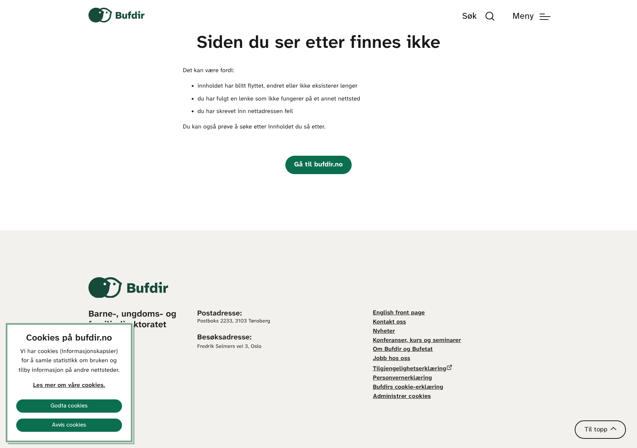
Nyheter (384, 331)
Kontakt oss (389, 322)
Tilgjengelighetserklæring (409, 369)
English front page (399, 313)
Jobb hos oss (391, 359)
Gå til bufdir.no (318, 164)
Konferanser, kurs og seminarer (417, 341)
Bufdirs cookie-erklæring (408, 387)
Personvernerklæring (402, 378)
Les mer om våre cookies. (69, 385)
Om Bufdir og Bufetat (403, 349)
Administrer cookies (402, 396)
